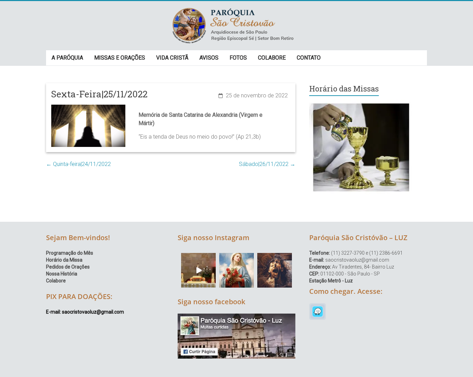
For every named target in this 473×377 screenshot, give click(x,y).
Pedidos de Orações (68, 267)
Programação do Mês (69, 253)
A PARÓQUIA (67, 57)
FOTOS (238, 57)
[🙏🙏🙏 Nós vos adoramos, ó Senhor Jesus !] (198, 270)
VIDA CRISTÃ (172, 57)
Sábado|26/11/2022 (267, 164)
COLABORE (272, 57)
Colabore (56, 280)
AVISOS (208, 57)
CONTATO (309, 57)
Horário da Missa (64, 260)
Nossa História (61, 274)
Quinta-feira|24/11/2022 (78, 164)
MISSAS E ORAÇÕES (119, 57)
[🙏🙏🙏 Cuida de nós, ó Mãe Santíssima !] (236, 270)
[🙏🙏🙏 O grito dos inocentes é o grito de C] (274, 270)
